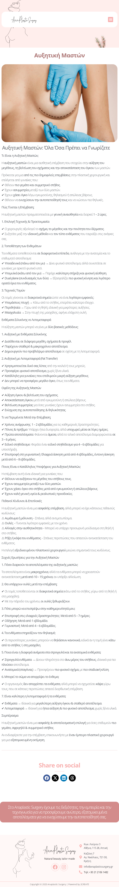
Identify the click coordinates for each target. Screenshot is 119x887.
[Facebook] (55, 867)
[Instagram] (64, 867)
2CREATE (84, 884)
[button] (110, 19)
